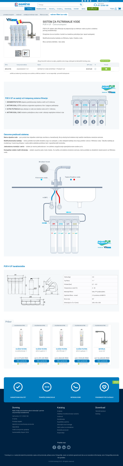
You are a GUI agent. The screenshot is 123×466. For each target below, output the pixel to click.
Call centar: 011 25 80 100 (20, 416)
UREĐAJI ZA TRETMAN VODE (31, 14)
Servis (83, 9)
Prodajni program (8, 14)
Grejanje (59, 411)
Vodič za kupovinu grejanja (20, 429)
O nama (59, 9)
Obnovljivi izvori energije (64, 424)
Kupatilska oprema (63, 422)
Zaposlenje (15, 427)
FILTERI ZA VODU (44, 14)
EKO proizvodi (92, 9)
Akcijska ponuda (41, 9)
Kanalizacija (61, 419)
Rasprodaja (60, 432)
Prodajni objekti (17, 421)
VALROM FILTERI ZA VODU (58, 14)
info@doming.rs (104, 1)
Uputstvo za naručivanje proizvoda (23, 424)
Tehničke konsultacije (47, 397)
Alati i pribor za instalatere (65, 427)
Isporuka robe (76, 397)
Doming (16, 407)
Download (68, 9)
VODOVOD (18, 14)
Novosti (51, 9)
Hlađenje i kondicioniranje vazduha (68, 414)
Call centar (103, 4)
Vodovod (60, 416)
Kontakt (76, 9)
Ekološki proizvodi (62, 430)
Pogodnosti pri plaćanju (104, 397)
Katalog (29, 9)
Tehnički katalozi (100, 411)
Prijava (112, 8)
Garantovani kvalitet (18, 397)
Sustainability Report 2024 (20, 432)
